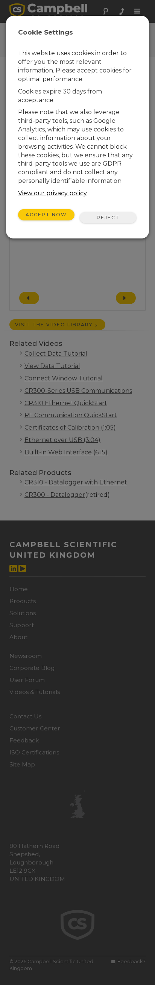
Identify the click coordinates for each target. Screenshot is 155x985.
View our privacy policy (52, 193)
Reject (108, 217)
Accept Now (46, 214)
